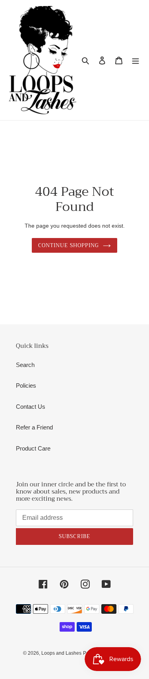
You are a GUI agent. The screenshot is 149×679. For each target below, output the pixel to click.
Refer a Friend (34, 427)
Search (25, 364)
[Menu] (135, 60)
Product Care (33, 448)
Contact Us (30, 406)
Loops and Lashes (61, 653)
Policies (26, 385)
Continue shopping (68, 245)
